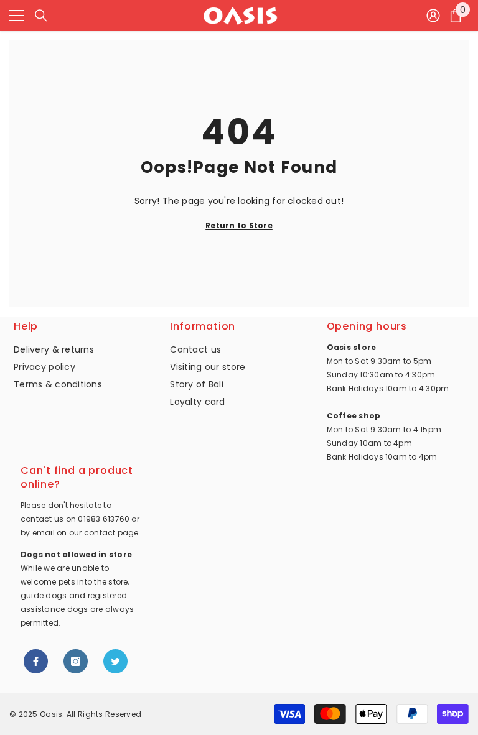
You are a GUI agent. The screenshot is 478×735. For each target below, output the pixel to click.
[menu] (16, 15)
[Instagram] (75, 661)
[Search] (41, 15)
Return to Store (239, 225)
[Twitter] (115, 661)
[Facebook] (36, 661)
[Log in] (433, 15)
